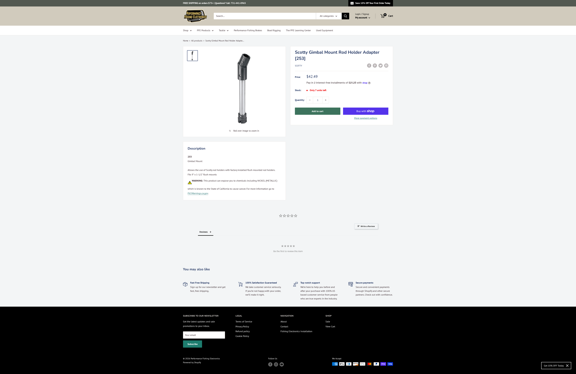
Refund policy (243, 331)
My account (361, 17)
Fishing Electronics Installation (296, 331)
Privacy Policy (242, 326)
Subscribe (193, 343)
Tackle (222, 30)
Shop (185, 30)
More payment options (365, 118)
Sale (328, 321)
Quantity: (300, 99)
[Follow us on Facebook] (270, 364)
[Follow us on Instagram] (276, 364)
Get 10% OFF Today (554, 365)
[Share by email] (386, 65)
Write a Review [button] (368, 226)
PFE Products (203, 30)
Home (185, 40)
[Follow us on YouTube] (282, 364)
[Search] (345, 16)
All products (196, 40)
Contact (284, 326)
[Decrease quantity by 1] (310, 100)
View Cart (330, 326)
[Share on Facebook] (369, 65)
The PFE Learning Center (298, 30)
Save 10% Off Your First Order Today (372, 3)
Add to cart (317, 111)
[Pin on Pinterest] (375, 65)
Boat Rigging (274, 30)
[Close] (567, 365)
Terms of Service (244, 321)
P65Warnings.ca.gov (198, 193)
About (283, 321)
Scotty (298, 65)
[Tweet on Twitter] (380, 65)
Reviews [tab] (204, 231)
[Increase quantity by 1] (325, 100)
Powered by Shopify (192, 362)
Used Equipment (324, 30)
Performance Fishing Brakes (248, 30)
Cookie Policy (242, 336)
